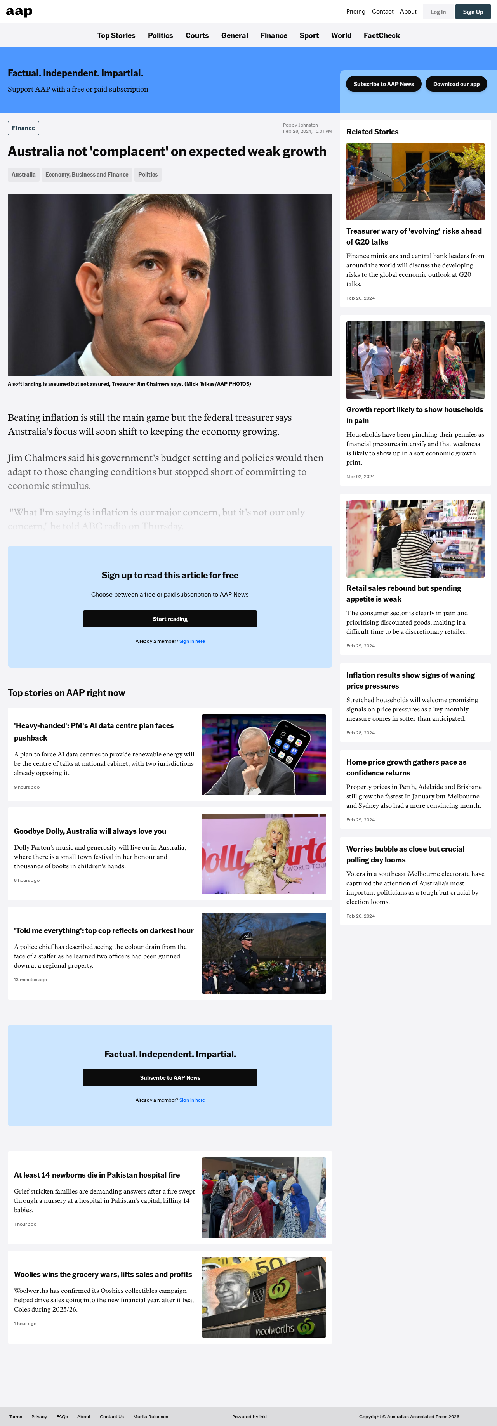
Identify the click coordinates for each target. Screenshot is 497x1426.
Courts (197, 35)
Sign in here (192, 641)
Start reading (170, 619)
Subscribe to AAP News (384, 84)
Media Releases (150, 1416)
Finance (274, 35)
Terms (15, 1416)
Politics (160, 35)
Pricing (356, 11)
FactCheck (382, 35)
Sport (309, 35)
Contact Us (112, 1416)
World (341, 35)
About (408, 11)
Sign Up (473, 12)
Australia (24, 174)
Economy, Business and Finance (87, 174)
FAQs (62, 1416)
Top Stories (116, 35)
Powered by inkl (249, 1416)
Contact (383, 11)
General (234, 35)
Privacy (39, 1416)
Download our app (456, 84)
